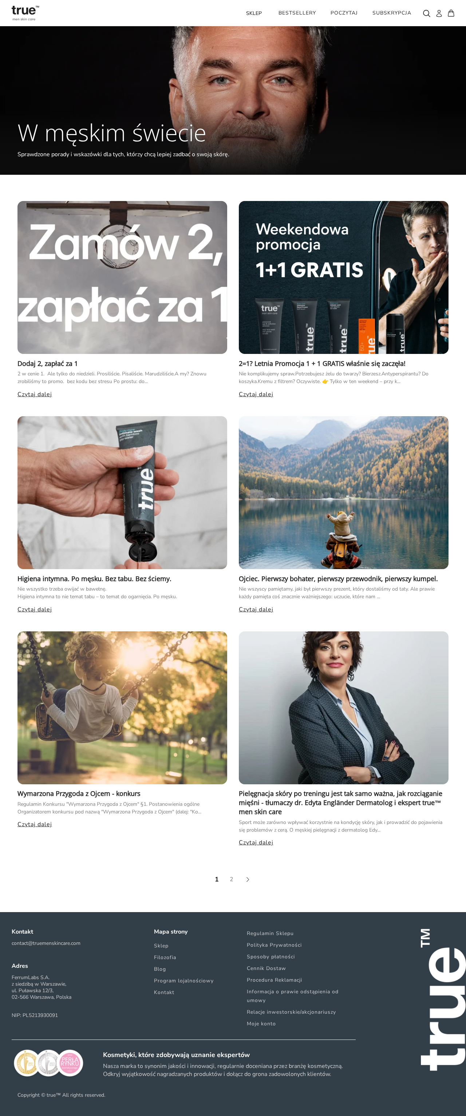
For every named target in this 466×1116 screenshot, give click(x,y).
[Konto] (438, 13)
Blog (160, 969)
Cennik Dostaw (266, 968)
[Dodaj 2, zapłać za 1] (122, 277)
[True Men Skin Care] (25, 13)
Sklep (161, 945)
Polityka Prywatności (274, 945)
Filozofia (165, 957)
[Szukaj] (426, 13)
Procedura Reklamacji (274, 980)
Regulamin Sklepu (270, 933)
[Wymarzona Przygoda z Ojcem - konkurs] (122, 707)
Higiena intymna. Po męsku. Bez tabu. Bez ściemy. (94, 578)
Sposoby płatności (271, 956)
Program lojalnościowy (184, 980)
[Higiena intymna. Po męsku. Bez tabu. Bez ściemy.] (122, 492)
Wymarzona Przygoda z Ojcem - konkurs (79, 793)
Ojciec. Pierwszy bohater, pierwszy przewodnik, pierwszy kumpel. (338, 578)
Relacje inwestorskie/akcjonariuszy (291, 1012)
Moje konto (261, 1023)
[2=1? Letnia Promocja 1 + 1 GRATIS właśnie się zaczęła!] (344, 277)
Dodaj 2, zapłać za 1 (47, 363)
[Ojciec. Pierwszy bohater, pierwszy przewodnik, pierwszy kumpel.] (344, 492)
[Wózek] (451, 13)
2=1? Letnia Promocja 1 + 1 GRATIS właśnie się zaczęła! (322, 363)
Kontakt (164, 992)
